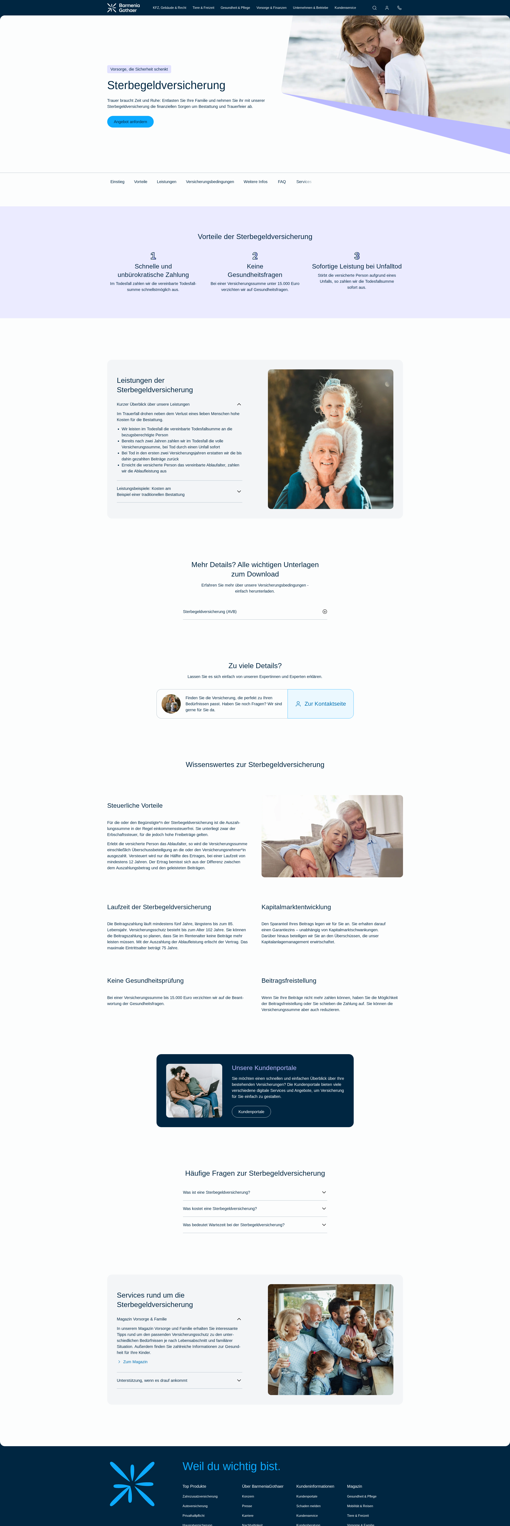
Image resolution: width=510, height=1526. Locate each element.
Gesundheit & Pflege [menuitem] (235, 7)
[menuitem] (374, 7)
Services (304, 181)
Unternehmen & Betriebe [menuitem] (310, 7)
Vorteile (140, 181)
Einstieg (117, 181)
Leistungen (166, 181)
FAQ (282, 181)
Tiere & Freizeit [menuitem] (203, 7)
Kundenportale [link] (251, 1112)
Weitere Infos (256, 181)
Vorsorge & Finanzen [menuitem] (272, 7)
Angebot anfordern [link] (130, 122)
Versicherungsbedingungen (210, 181)
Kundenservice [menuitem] (345, 7)
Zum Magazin (135, 1362)
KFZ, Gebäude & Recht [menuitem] (169, 7)
